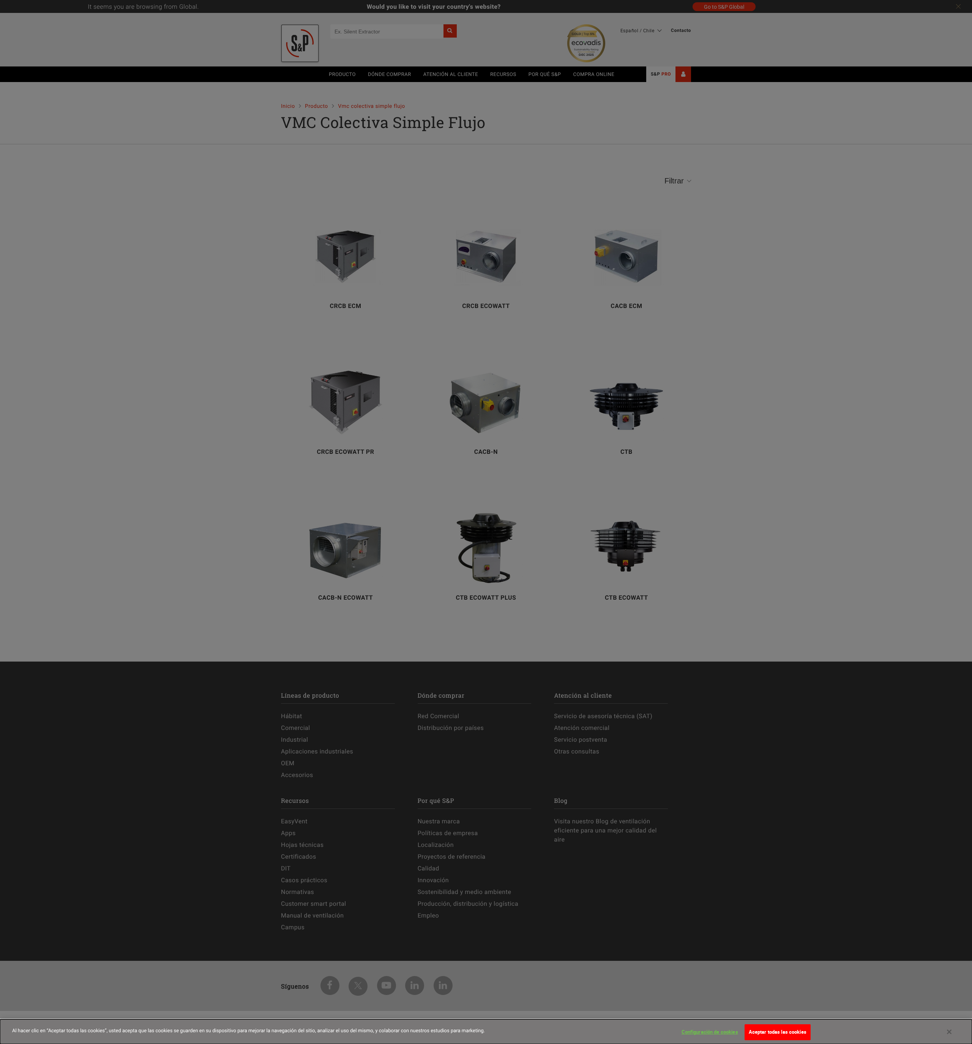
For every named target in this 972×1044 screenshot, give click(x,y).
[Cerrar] (949, 1031)
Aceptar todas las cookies (777, 1031)
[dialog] (486, 1031)
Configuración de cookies (710, 1031)
